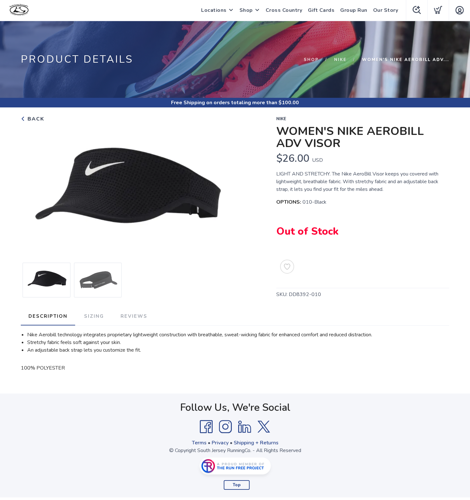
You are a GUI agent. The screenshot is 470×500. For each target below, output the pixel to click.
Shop (246, 10)
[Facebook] (206, 426)
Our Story (385, 10)
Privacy (220, 442)
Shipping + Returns (256, 442)
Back (35, 118)
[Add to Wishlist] (287, 267)
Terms (199, 442)
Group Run (353, 10)
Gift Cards (321, 10)
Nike (340, 60)
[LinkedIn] (244, 426)
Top (237, 485)
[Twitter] (263, 426)
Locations (214, 10)
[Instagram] (225, 426)
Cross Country (284, 10)
